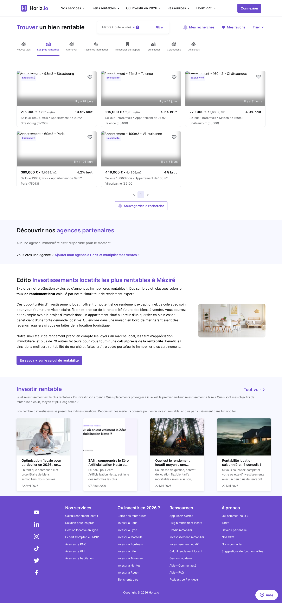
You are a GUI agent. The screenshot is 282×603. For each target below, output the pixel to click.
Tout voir (253, 389)
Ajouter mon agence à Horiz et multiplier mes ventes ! (97, 255)
